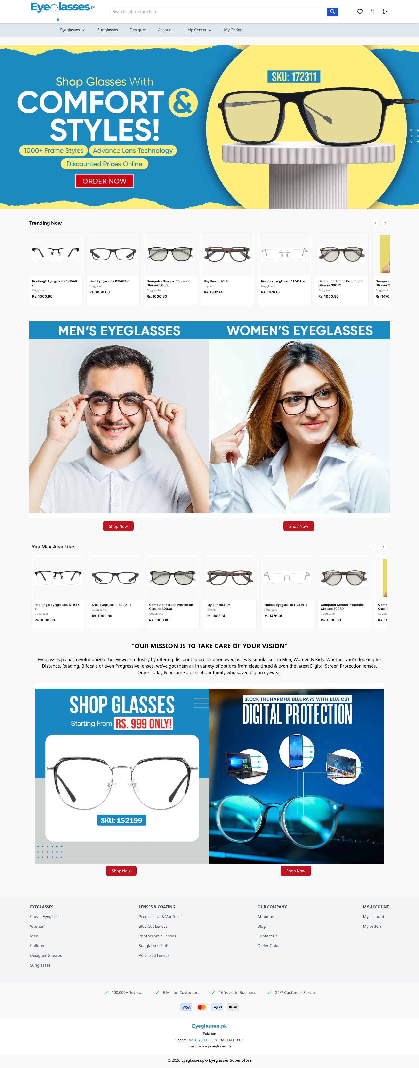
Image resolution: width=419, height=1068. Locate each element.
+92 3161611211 (200, 1040)
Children (38, 945)
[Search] (332, 12)
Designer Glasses (46, 955)
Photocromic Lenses (157, 936)
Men (34, 936)
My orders (372, 926)
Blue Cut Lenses (153, 926)
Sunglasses (40, 965)
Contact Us (268, 936)
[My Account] (372, 11)
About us (266, 916)
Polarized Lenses (154, 955)
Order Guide (269, 945)
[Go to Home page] (63, 11)
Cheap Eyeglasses (46, 916)
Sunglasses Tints (154, 945)
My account (373, 916)
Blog (262, 926)
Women (37, 926)
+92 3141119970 (231, 1040)
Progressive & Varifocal (160, 916)
